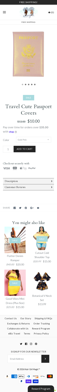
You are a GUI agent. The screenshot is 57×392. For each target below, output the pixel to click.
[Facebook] (26, 344)
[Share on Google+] (32, 208)
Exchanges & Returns (18, 323)
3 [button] (28, 84)
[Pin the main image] (26, 208)
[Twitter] (21, 344)
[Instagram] (31, 344)
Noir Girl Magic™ (32, 369)
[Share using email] (38, 208)
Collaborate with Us (17, 328)
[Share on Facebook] (15, 208)
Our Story (25, 318)
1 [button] (22, 84)
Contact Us (11, 318)
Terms (27, 333)
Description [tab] (11, 181)
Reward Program (41, 328)
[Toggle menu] (4, 12)
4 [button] (31, 84)
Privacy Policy (41, 333)
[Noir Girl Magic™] (28, 12)
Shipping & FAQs (43, 318)
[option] (28, 53)
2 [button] (25, 84)
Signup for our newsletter (28, 351)
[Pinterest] (36, 344)
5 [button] (34, 84)
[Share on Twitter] (20, 208)
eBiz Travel (14, 333)
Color (6, 140)
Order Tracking (41, 323)
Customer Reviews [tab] (15, 187)
